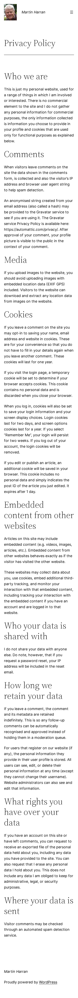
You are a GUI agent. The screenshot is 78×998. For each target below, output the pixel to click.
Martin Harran (33, 12)
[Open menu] (71, 12)
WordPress (48, 982)
